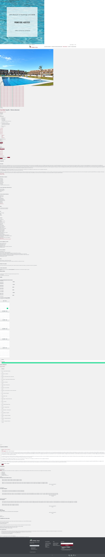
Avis (2, 136)
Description (1, 116)
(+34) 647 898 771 (33, 548)
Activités (69, 46)
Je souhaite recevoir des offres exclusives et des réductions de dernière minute (67, 549)
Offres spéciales (65, 46)
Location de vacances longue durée (56, 46)
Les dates (8, 157)
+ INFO (3, 464)
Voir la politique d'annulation (4, 522)
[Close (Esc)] (0, 444)
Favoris (75, 44)
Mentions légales (55, 544)
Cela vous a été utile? (52, 484)
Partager (1, 113)
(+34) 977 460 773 (33, 547)
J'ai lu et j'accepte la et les (66, 547)
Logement (3, 135)
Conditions (3, 137)
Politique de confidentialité (56, 545)
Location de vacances (47, 46)
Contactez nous (73, 46)
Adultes (1, 143)
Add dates (1, 142)
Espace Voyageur (72, 44)
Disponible (3, 361)
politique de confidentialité (66, 547)
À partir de (1, 157)
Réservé (3, 359)
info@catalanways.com (34, 549)
